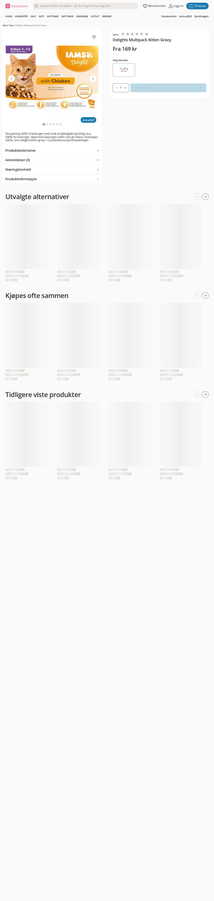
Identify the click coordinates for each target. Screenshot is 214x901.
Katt (12, 25)
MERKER (106, 16)
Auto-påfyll (185, 16)
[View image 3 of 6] (50, 124)
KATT (41, 16)
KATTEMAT (53, 16)
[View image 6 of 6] (60, 124)
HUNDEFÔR (21, 16)
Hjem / (6, 25)
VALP (33, 16)
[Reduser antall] (115, 88)
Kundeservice (169, 16)
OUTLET (95, 16)
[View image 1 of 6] (44, 124)
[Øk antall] (126, 88)
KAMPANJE (82, 16)
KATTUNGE (68, 16)
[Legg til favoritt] (94, 37)
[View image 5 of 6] (57, 124)
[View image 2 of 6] (47, 124)
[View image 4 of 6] (54, 124)
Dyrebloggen (201, 16)
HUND (8, 16)
